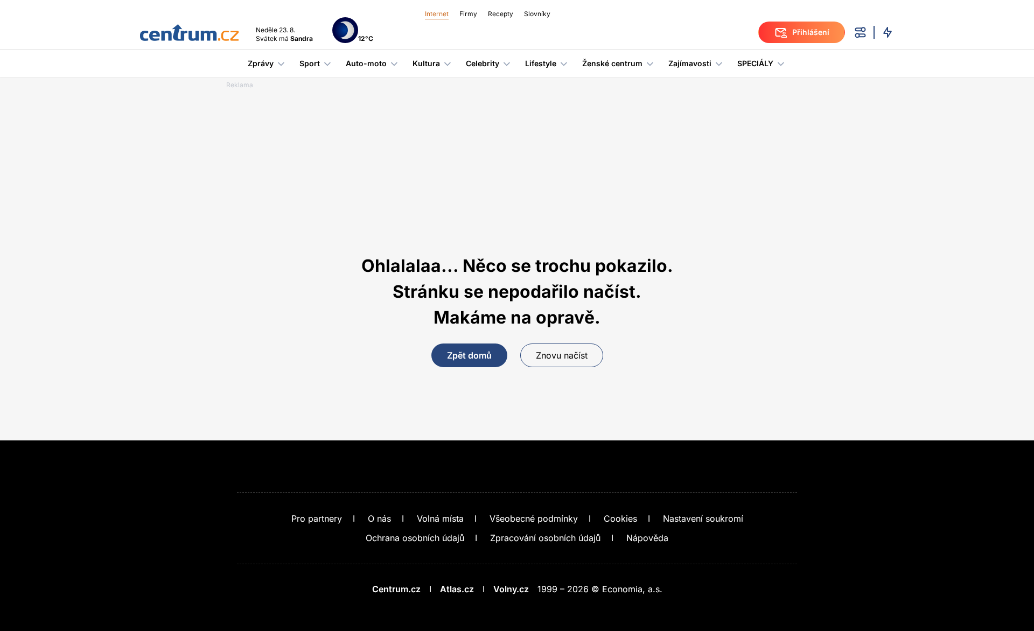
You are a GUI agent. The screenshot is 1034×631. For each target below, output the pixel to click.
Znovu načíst (562, 355)
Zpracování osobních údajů (545, 537)
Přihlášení (810, 32)
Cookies (620, 518)
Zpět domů (469, 355)
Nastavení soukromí (703, 518)
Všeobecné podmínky (534, 518)
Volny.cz (511, 589)
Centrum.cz (396, 589)
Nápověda (647, 537)
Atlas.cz (457, 589)
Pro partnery (316, 518)
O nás (379, 518)
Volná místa (440, 518)
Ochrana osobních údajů (415, 537)
